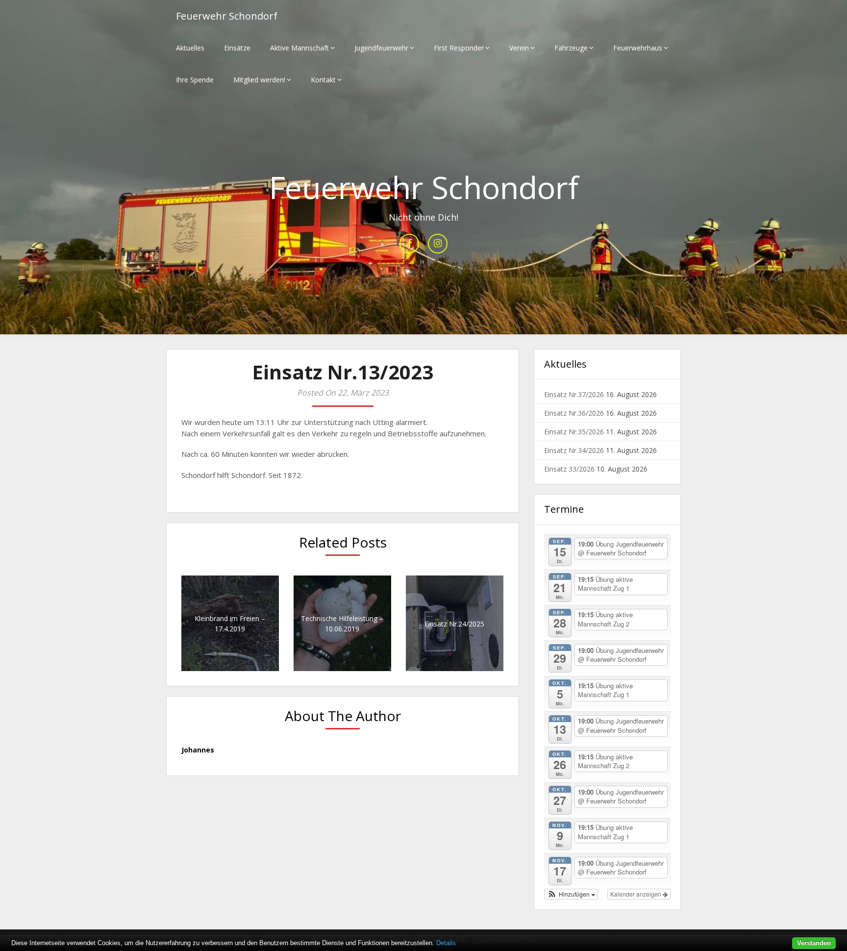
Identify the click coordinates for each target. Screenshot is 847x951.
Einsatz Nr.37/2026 (574, 394)
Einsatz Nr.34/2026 (574, 450)
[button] (571, 894)
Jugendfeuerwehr (381, 47)
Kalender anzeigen (636, 894)
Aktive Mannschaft (299, 47)
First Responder (459, 47)
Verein (519, 47)
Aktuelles (190, 47)
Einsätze (237, 47)
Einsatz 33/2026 (569, 469)
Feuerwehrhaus (637, 47)
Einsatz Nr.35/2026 (574, 431)
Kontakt (323, 79)
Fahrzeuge (571, 47)
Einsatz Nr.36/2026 (574, 413)
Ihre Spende (195, 79)
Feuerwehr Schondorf (226, 16)
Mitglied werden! (259, 79)
